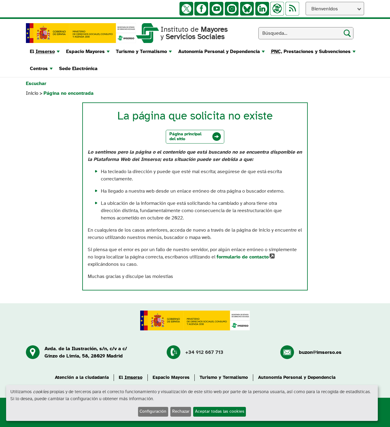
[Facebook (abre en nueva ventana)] (201, 9)
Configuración (153, 411)
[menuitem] (44, 51)
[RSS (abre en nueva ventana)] (292, 9)
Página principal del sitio (185, 136)
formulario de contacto (243, 256)
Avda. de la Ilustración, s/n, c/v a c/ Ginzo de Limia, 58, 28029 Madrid (85, 352)
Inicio (33, 93)
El (131, 377)
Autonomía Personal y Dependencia (296, 377)
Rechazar (181, 411)
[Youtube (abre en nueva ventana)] (216, 9)
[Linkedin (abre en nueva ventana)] (262, 9)
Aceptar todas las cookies (219, 411)
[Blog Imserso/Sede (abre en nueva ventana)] (277, 9)
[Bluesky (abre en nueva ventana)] (247, 9)
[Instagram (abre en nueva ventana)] (232, 9)
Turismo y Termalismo (224, 377)
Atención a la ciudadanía (82, 377)
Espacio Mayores (171, 377)
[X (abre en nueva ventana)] (186, 9)
